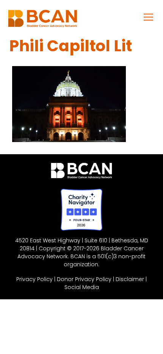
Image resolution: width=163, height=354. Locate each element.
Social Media (81, 287)
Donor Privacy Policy (84, 279)
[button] (148, 17)
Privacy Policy (34, 279)
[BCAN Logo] (81, 172)
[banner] (43, 20)
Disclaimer (130, 279)
